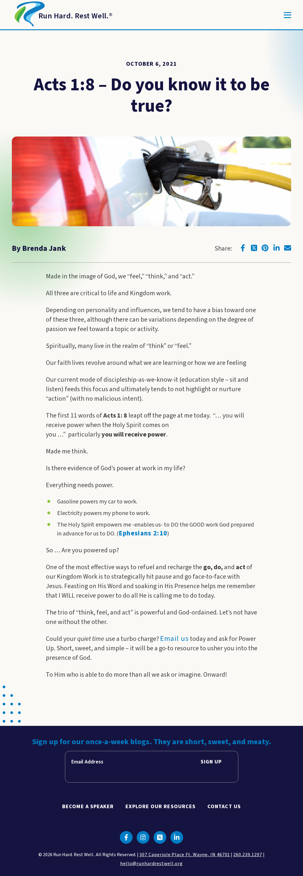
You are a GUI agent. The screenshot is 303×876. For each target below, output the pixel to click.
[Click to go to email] (287, 247)
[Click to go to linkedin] (276, 247)
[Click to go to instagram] (143, 837)
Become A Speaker (88, 806)
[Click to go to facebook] (242, 247)
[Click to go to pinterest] (265, 247)
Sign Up (211, 761)
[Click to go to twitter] (253, 247)
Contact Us (224, 806)
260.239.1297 (247, 854)
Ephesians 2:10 (143, 533)
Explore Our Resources (160, 806)
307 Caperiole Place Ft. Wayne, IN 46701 (184, 854)
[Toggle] (287, 15)
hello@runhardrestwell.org (151, 863)
